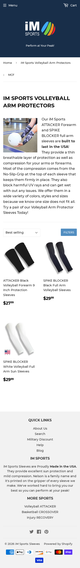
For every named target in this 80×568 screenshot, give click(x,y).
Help (40, 445)
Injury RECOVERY (40, 517)
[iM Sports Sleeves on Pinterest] (46, 532)
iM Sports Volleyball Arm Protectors (46, 62)
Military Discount (40, 439)
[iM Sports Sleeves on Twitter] (31, 532)
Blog (40, 451)
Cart (73, 5)
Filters (69, 232)
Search (40, 434)
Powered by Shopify (58, 543)
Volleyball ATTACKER (40, 506)
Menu (13, 5)
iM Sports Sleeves (27, 543)
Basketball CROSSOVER (40, 512)
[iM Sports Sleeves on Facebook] (39, 532)
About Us (40, 428)
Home (7, 62)
